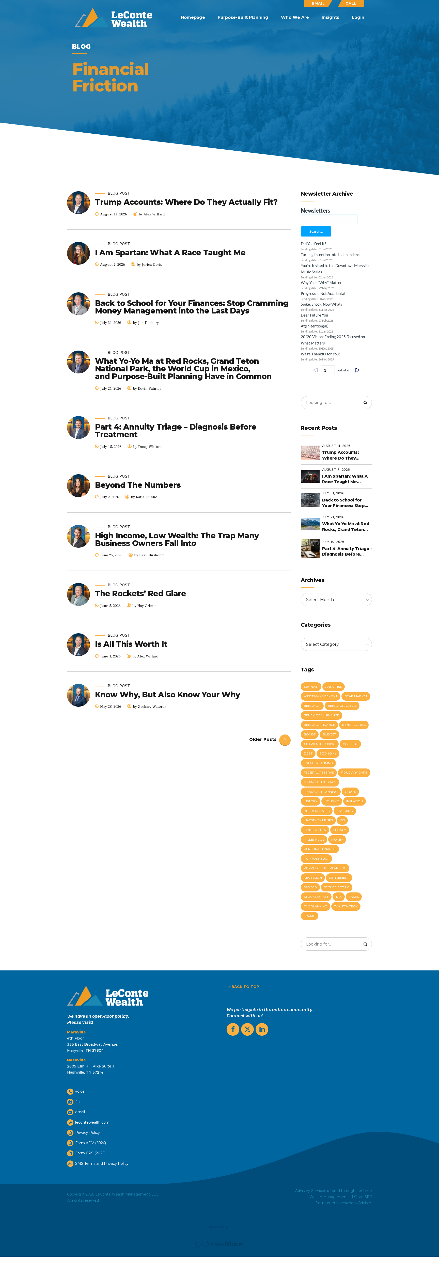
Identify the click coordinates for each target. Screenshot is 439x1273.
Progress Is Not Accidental (323, 293)
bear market (355, 696)
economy (328, 753)
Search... (316, 231)
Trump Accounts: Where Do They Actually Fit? (186, 202)
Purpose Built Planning (325, 868)
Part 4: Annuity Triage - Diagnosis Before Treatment (347, 551)
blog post (119, 193)
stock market (316, 897)
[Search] (365, 402)
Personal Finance (320, 849)
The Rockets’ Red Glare (140, 593)
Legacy (339, 830)
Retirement (339, 877)
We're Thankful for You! (320, 354)
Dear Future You (314, 315)
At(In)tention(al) (314, 326)
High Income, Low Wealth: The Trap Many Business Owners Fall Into (177, 539)
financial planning (321, 792)
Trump (309, 916)
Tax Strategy (345, 906)
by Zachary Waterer (149, 706)
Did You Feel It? (313, 243)
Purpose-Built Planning (243, 17)
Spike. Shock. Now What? (321, 304)
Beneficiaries (354, 725)
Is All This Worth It (131, 644)
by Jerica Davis (149, 264)
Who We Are (295, 17)
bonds (310, 734)
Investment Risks (318, 820)
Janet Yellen (315, 830)
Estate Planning (318, 763)
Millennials (314, 839)
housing (331, 801)
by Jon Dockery (146, 322)
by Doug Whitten (148, 446)
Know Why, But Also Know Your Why (167, 694)
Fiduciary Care (354, 772)
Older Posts (263, 739)
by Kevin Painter (147, 388)
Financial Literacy (320, 782)
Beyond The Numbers (138, 485)
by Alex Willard (152, 214)
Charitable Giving (320, 744)
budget (329, 734)
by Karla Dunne (144, 497)
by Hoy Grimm (144, 605)
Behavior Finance (319, 725)
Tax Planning (315, 906)
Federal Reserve (319, 772)
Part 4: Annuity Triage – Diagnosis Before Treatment (175, 430)
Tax (339, 897)
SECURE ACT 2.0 (336, 887)
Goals (350, 792)
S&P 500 (310, 887)
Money (337, 839)
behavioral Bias (342, 706)
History (310, 801)
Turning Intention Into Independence (331, 254)
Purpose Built (316, 858)
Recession (313, 877)
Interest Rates (317, 811)
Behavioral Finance (321, 715)
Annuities (333, 686)
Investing (345, 811)
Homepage (193, 17)
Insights (330, 17)
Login (358, 17)
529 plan (311, 686)
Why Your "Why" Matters (322, 282)
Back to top (245, 986)
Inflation (354, 801)
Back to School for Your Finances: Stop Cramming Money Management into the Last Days (191, 307)
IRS (342, 820)
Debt (308, 753)
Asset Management (320, 696)
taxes (354, 897)
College (350, 744)
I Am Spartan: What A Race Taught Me (170, 252)
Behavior (312, 706)
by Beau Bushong (149, 555)
